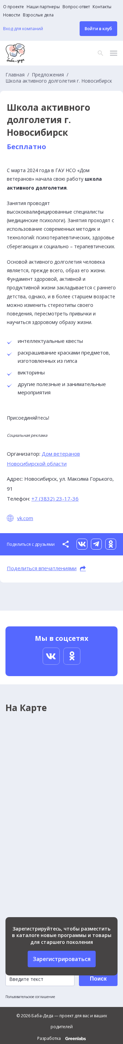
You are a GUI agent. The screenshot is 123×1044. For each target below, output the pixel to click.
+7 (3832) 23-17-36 (55, 498)
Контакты (102, 7)
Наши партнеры (43, 7)
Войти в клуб (98, 29)
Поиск (98, 979)
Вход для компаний (23, 29)
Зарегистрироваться (62, 959)
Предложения (48, 75)
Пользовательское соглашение (30, 996)
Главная (15, 75)
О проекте (13, 7)
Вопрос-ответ (76, 7)
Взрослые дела (38, 15)
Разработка (49, 1038)
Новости (11, 15)
